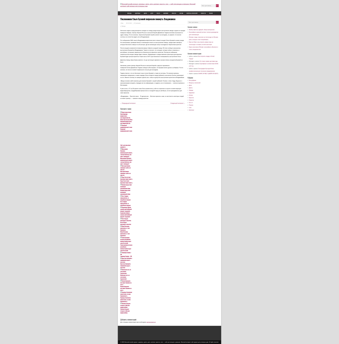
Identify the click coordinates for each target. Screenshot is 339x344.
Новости (203, 13)
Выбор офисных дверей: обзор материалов (201, 29)
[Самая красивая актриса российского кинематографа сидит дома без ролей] (152, 240)
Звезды (129, 13)
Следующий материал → (177, 103)
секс (190, 107)
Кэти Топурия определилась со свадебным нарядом (125, 203)
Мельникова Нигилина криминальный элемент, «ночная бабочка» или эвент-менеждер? (126, 161)
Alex (122, 23)
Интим (181, 13)
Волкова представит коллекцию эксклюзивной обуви (125, 192)
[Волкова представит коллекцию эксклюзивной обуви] (152, 186)
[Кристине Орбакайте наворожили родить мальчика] (152, 260)
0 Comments (137, 23)
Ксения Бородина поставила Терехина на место (125, 288)
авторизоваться (151, 322)
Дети (151, 13)
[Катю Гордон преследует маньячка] (152, 219)
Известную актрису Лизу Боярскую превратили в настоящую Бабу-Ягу (126, 121)
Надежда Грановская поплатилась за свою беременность (125, 299)
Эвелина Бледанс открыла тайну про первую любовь (125, 311)
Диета (145, 13)
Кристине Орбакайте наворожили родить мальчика (125, 265)
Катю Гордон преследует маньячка (125, 223)
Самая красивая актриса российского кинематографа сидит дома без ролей (126, 247)
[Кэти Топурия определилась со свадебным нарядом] (152, 198)
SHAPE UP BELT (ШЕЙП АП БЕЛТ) (208, 73)
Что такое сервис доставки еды (209, 61)
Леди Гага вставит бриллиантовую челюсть (126, 182)
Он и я (158, 13)
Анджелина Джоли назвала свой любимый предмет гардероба (126, 215)
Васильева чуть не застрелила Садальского (125, 277)
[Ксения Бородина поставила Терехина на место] (152, 282)
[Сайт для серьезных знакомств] (152, 138)
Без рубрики (192, 80)
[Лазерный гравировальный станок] (152, 126)
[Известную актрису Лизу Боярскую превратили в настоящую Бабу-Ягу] (152, 115)
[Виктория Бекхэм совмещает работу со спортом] (152, 167)
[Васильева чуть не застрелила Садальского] (152, 271)
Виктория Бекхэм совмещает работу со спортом (125, 173)
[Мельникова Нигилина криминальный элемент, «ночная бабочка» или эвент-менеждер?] (152, 152)
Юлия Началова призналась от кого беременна (125, 233)
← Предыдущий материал (128, 103)
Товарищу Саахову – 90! (126, 256)
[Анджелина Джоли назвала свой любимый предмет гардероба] (152, 209)
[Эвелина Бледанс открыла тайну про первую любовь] (152, 305)
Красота (174, 13)
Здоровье (137, 13)
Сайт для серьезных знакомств (125, 146)
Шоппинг (165, 13)
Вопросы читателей (192, 13)
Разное (211, 13)
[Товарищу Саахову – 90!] (152, 253)
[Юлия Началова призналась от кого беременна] (152, 228)
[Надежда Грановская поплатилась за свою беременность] (152, 294)
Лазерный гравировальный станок (126, 130)
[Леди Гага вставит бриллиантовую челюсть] (152, 178)
